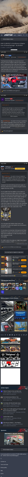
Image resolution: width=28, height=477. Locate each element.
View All (25, 275)
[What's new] (23, 35)
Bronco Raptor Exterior (8, 419)
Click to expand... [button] (14, 116)
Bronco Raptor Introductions (9, 394)
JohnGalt (9, 398)
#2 (26, 95)
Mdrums (15, 260)
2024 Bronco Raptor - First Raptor (12, 422)
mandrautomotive (11, 412)
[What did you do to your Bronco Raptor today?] (20, 326)
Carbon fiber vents (8, 416)
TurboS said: (4, 105)
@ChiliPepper (6, 121)
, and (11, 90)
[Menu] (1, 35)
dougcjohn (9, 392)
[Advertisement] (14, 49)
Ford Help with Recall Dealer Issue (12, 403)
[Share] (25, 52)
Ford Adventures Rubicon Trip (10, 397)
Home (2, 473)
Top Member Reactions (8, 280)
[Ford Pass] (20, 316)
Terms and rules (4, 464)
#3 (26, 163)
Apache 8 (9, 418)
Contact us (3, 461)
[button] (14, 458)
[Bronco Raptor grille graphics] (7, 311)
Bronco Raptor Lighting (8, 413)
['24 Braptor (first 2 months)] (20, 306)
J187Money (9, 424)
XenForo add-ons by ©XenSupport (11, 455)
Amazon (24, 260)
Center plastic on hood (17, 269)
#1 (26, 52)
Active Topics (5, 388)
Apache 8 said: (5, 173)
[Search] (26, 35)
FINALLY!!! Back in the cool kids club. (12, 391)
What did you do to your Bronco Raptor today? (19, 257)
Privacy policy (4, 467)
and (8, 131)
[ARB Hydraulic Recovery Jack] (7, 326)
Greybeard (16, 272)
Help (2, 470)
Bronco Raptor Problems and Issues (11, 406)
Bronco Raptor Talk (7, 400)
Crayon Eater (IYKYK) (17, 266)
